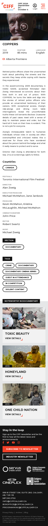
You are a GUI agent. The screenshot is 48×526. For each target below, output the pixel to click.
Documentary (13, 247)
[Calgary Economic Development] (36, 471)
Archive (19, 512)
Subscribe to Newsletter (22, 449)
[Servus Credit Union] (12, 471)
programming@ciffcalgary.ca (20, 507)
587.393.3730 (9, 498)
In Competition (14, 283)
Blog (26, 512)
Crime (9, 265)
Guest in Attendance (17, 277)
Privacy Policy (8, 512)
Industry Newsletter (19, 457)
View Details (13, 338)
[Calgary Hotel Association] (36, 483)
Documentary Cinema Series (21, 271)
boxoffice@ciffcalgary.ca (18, 504)
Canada (10, 167)
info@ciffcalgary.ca (15, 501)
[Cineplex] (12, 483)
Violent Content (15, 289)
